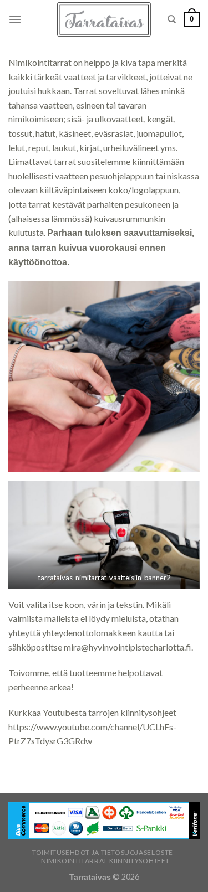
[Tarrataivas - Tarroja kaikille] (104, 19)
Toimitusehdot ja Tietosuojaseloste (102, 852)
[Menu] (15, 19)
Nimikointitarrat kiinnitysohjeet (105, 861)
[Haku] (172, 19)
